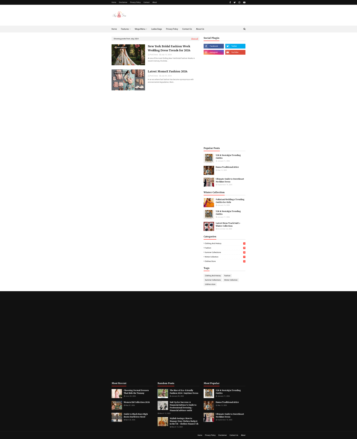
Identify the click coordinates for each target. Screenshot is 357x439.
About (154, 2)
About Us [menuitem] (200, 29)
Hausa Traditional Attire (227, 167)
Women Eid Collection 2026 (137, 402)
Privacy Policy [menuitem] (172, 29)
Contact (146, 2)
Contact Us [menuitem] (187, 29)
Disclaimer (123, 2)
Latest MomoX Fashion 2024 (167, 71)
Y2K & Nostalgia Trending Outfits (228, 156)
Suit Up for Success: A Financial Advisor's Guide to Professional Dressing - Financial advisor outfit (183, 406)
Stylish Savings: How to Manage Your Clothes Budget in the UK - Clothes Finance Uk (184, 421)
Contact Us (234, 435)
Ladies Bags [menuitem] (156, 29)
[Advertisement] (224, 101)
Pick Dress (154, 55)
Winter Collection (225, 257)
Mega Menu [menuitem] (140, 29)
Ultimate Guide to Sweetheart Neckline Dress (230, 180)
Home (114, 2)
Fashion (225, 248)
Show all (194, 39)
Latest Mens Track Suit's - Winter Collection (228, 224)
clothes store (225, 261)
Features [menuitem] (125, 29)
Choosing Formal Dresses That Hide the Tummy (136, 391)
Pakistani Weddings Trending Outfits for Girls (230, 200)
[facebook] (230, 2)
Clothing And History (225, 243)
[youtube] (244, 2)
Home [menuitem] (114, 29)
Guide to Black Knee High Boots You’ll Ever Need (136, 415)
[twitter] (234, 2)
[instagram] (239, 2)
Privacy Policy (135, 2)
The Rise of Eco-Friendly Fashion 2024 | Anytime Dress (184, 391)
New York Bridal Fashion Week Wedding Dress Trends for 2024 (169, 48)
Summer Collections (225, 252)
